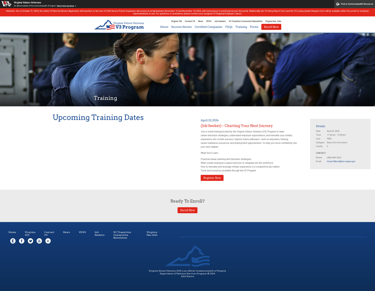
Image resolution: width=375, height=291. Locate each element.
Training (241, 26)
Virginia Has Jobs (273, 21)
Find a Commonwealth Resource (357, 4)
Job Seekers (220, 21)
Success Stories (181, 26)
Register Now (212, 177)
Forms (254, 26)
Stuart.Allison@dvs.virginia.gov (341, 161)
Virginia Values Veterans (27, 2)
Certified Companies (208, 26)
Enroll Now (271, 26)
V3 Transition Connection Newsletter (245, 21)
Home (12, 232)
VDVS (208, 21)
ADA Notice (187, 276)
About (164, 26)
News (200, 21)
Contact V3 (190, 21)
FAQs (228, 26)
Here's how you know (65, 6)
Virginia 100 (176, 21)
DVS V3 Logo (119, 24)
